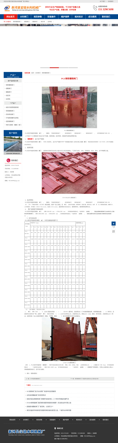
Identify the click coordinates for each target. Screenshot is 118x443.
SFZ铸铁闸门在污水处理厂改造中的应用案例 (41, 391)
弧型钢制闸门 (10, 121)
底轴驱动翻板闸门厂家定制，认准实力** (40, 406)
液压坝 (43, 21)
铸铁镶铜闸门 (17, 21)
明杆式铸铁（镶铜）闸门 (13, 125)
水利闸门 (24, 17)
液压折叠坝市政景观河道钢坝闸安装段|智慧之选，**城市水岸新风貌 (49, 410)
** (113, 227)
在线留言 (110, 1)
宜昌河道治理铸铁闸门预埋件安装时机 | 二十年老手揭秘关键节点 (48, 399)
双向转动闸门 (10, 114)
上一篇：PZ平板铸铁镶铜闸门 (33, 378)
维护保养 (65, 17)
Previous (5, 145)
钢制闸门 (27, 21)
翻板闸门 (35, 21)
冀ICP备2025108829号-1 (61, 438)
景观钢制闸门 (10, 111)
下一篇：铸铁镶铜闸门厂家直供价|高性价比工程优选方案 (84, 378)
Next (21, 145)
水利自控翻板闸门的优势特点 (36, 395)
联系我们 (106, 17)
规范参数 (38, 17)
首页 (32, 73)
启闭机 (50, 21)
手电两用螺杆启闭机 (12, 118)
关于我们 (102, 1)
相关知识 (79, 17)
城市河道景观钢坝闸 (12, 107)
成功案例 (92, 17)
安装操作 (51, 17)
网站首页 (10, 17)
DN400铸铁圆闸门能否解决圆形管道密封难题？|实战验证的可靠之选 (49, 403)
